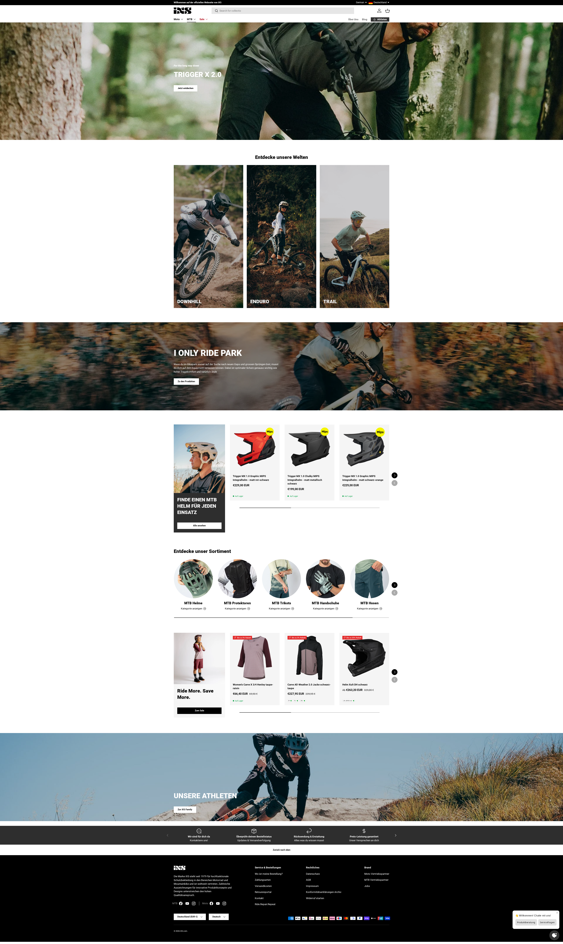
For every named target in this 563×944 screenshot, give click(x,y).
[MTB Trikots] (281, 578)
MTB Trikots (281, 603)
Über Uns (353, 19)
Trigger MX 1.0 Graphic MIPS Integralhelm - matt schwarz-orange (362, 478)
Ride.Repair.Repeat (265, 904)
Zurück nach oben (281, 850)
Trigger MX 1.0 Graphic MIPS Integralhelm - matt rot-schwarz (251, 478)
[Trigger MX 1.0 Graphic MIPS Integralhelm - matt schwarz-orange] (364, 449)
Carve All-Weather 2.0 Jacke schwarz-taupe (309, 686)
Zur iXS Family (185, 809)
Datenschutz (313, 873)
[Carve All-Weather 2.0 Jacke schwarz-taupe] (309, 658)
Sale (202, 19)
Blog (364, 19)
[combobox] (283, 10)
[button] (387, 10)
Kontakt (259, 898)
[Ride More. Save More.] (199, 658)
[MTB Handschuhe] (325, 578)
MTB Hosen (370, 603)
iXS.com (183, 931)
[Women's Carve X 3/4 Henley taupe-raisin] (255, 658)
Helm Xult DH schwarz (355, 684)
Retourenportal (263, 892)
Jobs (367, 886)
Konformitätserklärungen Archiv (323, 892)
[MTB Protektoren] (237, 578)
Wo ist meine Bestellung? (269, 873)
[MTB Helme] (193, 578)
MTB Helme (193, 603)
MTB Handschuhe (325, 603)
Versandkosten (263, 886)
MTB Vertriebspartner (376, 879)
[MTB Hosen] (369, 578)
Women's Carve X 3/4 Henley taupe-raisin (253, 686)
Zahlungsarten (263, 879)
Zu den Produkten (186, 381)
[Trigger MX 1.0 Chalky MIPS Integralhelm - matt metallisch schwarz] (309, 449)
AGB (308, 879)
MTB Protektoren (237, 603)
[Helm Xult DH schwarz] (364, 658)
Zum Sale (199, 710)
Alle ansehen (199, 525)
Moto (177, 19)
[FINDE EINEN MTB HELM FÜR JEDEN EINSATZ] (199, 458)
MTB (189, 19)
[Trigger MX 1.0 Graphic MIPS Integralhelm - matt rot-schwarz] (255, 449)
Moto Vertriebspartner (376, 873)
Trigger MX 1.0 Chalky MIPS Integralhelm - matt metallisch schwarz (305, 480)
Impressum (312, 886)
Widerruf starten (315, 898)
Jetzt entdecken (185, 88)
